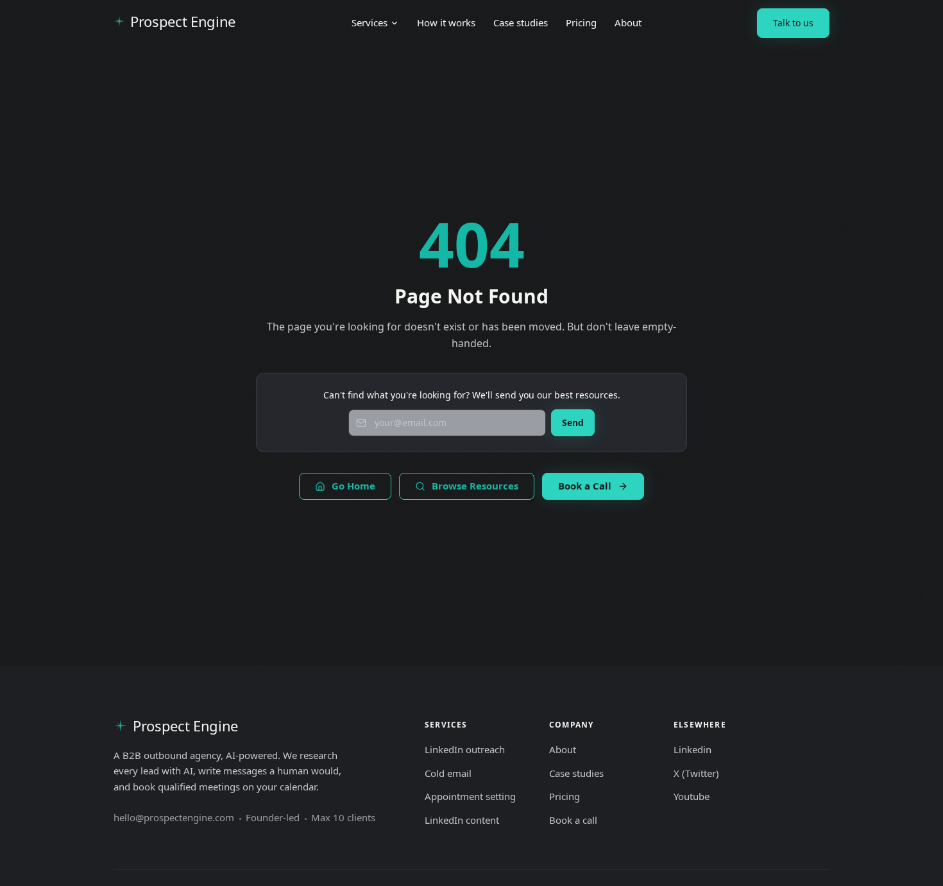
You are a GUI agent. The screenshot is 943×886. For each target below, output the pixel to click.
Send (573, 422)
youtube (691, 796)
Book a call (573, 820)
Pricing (581, 22)
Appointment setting (470, 796)
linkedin (692, 749)
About (628, 22)
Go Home (353, 485)
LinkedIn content (462, 820)
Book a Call (584, 485)
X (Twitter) (696, 773)
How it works (446, 22)
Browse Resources (475, 485)
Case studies (520, 22)
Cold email (448, 773)
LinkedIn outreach (465, 749)
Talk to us (793, 23)
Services (369, 22)
